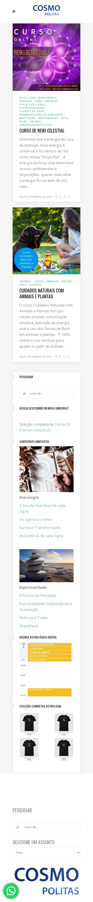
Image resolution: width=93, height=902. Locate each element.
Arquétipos (28, 625)
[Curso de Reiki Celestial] (46, 57)
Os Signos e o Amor (36, 519)
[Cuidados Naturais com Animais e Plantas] (46, 241)
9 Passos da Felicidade (37, 595)
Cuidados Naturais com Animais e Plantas (41, 293)
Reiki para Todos (33, 617)
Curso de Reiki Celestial (42, 130)
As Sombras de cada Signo (41, 535)
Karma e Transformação (40, 527)
